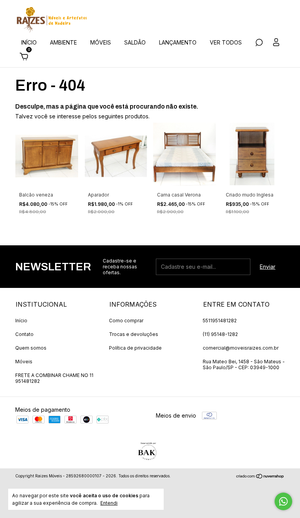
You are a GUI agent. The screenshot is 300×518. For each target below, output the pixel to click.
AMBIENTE (63, 42)
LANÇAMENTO (177, 42)
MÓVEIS (100, 42)
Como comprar (126, 320)
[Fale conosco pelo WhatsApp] (283, 501)
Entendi (109, 503)
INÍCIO (29, 42)
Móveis (23, 361)
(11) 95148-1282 (220, 334)
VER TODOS (226, 42)
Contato (24, 334)
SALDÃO (135, 42)
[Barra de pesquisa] (259, 43)
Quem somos (30, 348)
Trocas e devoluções (133, 334)
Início (21, 320)
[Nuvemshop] (260, 476)
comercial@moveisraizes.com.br (241, 348)
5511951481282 (220, 320)
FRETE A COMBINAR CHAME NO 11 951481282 (54, 378)
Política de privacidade (135, 348)
